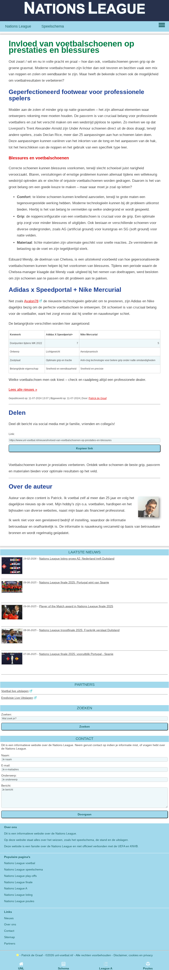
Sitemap (9, 937)
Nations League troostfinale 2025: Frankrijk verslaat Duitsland (79, 630)
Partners (9, 943)
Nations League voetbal (19, 863)
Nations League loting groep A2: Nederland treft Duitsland (76, 558)
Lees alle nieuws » (23, 390)
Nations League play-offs (20, 875)
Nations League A (15, 888)
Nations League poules (19, 901)
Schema (63, 968)
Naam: (5, 755)
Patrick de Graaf (98, 398)
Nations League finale (18, 882)
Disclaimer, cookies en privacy (133, 955)
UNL (21, 968)
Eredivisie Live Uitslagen (17, 697)
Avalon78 (31, 301)
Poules (148, 968)
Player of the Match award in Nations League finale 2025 (76, 606)
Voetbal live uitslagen (15, 691)
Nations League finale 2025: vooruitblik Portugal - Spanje (76, 654)
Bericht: (6, 785)
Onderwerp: (9, 775)
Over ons (10, 924)
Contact (9, 930)
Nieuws (9, 918)
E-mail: (5, 765)
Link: (12, 434)
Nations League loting (18, 894)
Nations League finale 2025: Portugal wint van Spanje (74, 582)
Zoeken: (6, 714)
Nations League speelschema (23, 869)
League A (105, 968)
